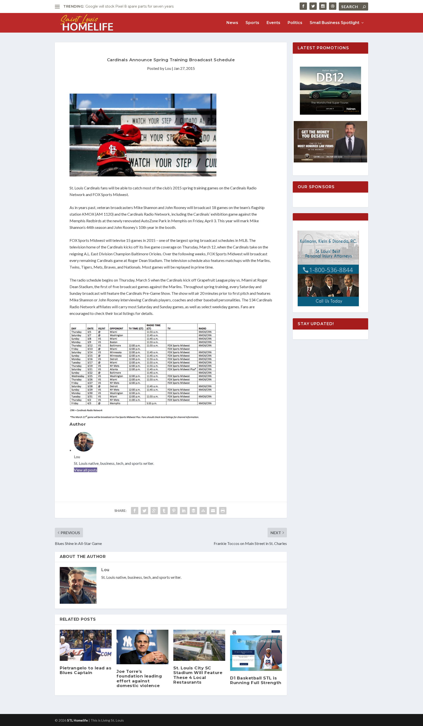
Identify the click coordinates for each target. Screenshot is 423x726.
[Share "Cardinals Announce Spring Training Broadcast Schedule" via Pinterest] (174, 511)
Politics (295, 23)
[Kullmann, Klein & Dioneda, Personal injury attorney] (328, 305)
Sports (252, 23)
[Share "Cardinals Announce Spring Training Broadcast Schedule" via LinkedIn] (183, 511)
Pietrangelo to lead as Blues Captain (85, 670)
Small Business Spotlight (334, 23)
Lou (168, 68)
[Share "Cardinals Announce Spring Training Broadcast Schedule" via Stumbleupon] (203, 511)
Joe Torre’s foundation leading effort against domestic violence (139, 678)
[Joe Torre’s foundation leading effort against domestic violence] (142, 647)
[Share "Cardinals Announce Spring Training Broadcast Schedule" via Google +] (154, 511)
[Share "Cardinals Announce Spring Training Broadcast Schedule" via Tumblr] (164, 511)
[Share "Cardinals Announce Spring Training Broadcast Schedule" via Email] (213, 511)
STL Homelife (77, 720)
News (232, 23)
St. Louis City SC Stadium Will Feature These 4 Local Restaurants (197, 675)
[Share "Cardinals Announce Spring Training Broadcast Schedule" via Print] (223, 511)
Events (273, 23)
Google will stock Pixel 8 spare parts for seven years (129, 6)
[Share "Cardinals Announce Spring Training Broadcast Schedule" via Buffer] (193, 511)
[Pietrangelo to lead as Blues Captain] (86, 645)
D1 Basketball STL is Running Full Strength (256, 680)
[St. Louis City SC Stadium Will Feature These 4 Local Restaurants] (199, 645)
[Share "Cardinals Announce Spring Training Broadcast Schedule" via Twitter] (144, 511)
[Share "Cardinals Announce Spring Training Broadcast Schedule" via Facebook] (135, 511)
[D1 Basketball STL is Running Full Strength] (256, 650)
